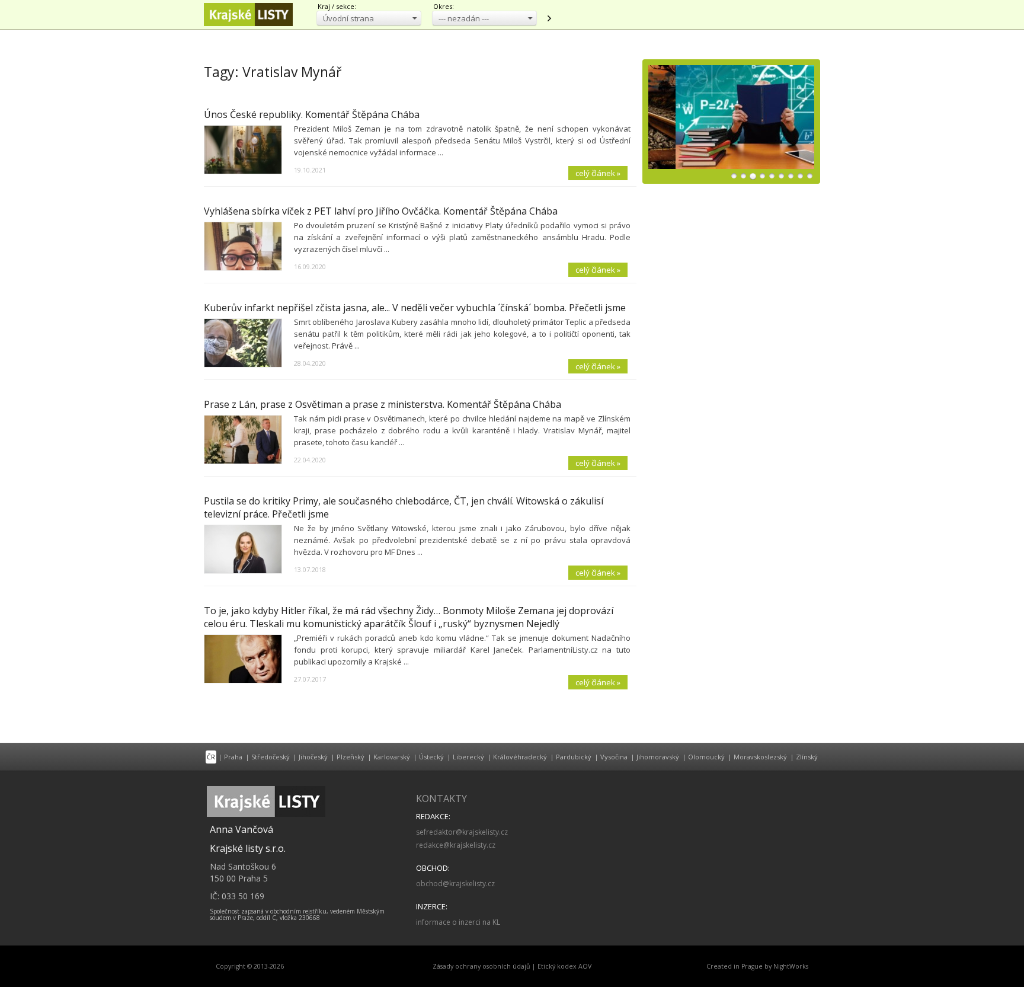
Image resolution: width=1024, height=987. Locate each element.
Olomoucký (706, 756)
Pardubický (573, 756)
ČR (211, 756)
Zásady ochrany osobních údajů (481, 966)
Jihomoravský (657, 756)
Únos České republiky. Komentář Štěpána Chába (312, 114)
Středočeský (270, 756)
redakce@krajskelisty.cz (455, 845)
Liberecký (468, 756)
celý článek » (597, 173)
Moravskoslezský (760, 756)
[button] (368, 18)
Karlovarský (391, 756)
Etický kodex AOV (564, 966)
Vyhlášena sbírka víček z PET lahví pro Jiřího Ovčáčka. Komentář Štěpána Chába (381, 211)
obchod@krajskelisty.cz (455, 884)
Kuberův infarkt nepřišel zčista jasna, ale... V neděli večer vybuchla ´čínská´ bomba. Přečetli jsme (415, 307)
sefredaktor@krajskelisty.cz (462, 832)
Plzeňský (350, 756)
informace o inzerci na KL (458, 922)
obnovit (548, 18)
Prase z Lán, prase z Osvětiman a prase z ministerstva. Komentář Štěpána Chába (382, 404)
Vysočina (614, 756)
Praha (233, 756)
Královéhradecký (520, 756)
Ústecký (431, 756)
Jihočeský (313, 756)
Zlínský (807, 756)
